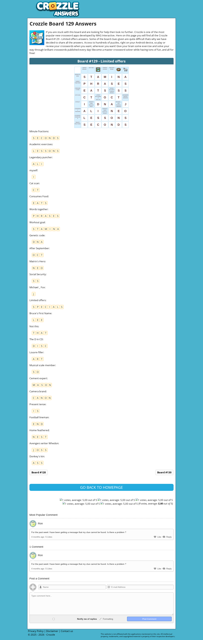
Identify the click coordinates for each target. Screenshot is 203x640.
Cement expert (38, 378)
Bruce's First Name (40, 313)
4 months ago (37, 537)
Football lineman (39, 417)
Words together (38, 209)
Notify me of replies (87, 619)
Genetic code (37, 235)
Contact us (67, 631)
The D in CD (36, 339)
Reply (169, 537)
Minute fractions (38, 131)
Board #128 (39, 472)
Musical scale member (42, 365)
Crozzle (50, 634)
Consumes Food (38, 196)
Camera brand (37, 391)
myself (33, 170)
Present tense (37, 404)
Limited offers (37, 300)
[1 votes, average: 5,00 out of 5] (78, 500)
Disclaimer (52, 631)
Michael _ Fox (37, 287)
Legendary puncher (40, 157)
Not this (33, 326)
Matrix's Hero (37, 261)
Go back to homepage (101, 487)
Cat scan (34, 183)
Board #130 (164, 472)
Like (159, 537)
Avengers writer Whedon (43, 443)
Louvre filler (36, 352)
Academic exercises (40, 144)
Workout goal (37, 222)
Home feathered (39, 430)
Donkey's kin (36, 456)
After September (39, 248)
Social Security (37, 274)
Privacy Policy (36, 631)
